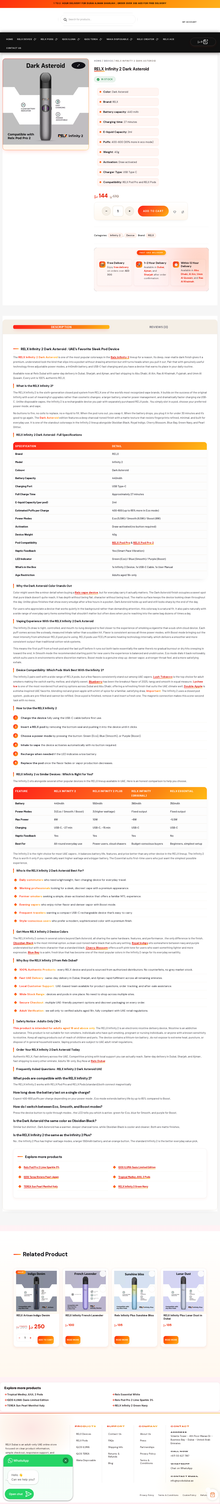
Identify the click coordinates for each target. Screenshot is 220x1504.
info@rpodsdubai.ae (182, 1480)
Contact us (13, 48)
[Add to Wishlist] (174, 212)
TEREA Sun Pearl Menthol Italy (41, 1186)
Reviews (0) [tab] (158, 327)
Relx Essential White (127, 1394)
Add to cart (153, 211)
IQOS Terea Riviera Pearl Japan (41, 1176)
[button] (66, 1461)
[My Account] (189, 17)
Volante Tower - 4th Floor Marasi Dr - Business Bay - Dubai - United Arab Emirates (192, 1440)
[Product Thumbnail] (78, 65)
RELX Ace (168, 39)
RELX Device (24, 39)
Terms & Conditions (146, 1462)
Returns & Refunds (114, 1455)
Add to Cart (45, 1340)
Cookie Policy (189, 1495)
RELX (151, 235)
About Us (145, 1434)
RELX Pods (47, 39)
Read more (73, 1340)
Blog (110, 1463)
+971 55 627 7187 (180, 1455)
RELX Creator (145, 39)
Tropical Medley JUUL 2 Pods (134, 1176)
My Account (189, 22)
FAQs (111, 1440)
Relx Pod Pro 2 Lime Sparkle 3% (41, 1167)
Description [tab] (61, 327)
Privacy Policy (148, 1453)
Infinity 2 (115, 235)
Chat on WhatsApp (181, 1468)
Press (143, 1440)
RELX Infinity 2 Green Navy (133, 1186)
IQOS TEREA (91, 39)
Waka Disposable (118, 39)
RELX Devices (83, 1434)
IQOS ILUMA (69, 39)
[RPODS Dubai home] (23, 1431)
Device (108, 61)
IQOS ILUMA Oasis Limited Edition (137, 1167)
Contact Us (114, 1434)
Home (9, 39)
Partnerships (147, 1447)
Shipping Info (115, 1447)
